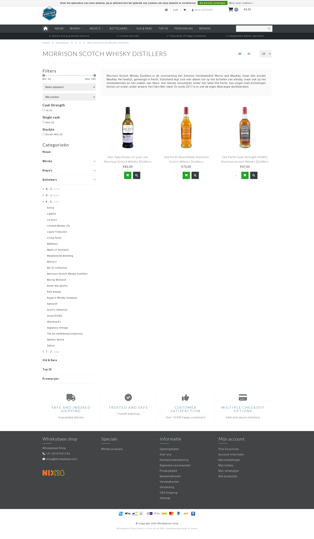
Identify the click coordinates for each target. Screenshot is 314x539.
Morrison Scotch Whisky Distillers (67, 273)
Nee (50, 122)
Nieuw (59, 28)
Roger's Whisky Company (62, 297)
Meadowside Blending (60, 255)
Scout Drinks (54, 315)
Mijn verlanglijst (228, 470)
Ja (49, 110)
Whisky (75, 28)
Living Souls (54, 237)
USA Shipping (168, 492)
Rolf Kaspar (54, 291)
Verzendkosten (169, 481)
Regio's (95, 28)
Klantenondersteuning (174, 459)
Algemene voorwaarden (175, 465)
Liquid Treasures (57, 231)
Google (194, 529)
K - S (52, 201)
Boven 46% (54, 134)
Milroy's (52, 261)
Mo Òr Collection (57, 267)
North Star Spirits (57, 285)
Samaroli (52, 303)
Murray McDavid (56, 279)
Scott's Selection (57, 309)
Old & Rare (144, 28)
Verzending (167, 487)
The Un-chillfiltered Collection (65, 333)
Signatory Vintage (57, 327)
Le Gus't (52, 219)
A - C (53, 189)
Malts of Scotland (58, 249)
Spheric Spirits (55, 339)
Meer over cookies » (241, 3)
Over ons (166, 454)
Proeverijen (183, 28)
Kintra (50, 207)
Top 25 (163, 28)
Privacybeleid (168, 470)
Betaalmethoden (170, 476)
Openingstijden (169, 449)
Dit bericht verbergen (213, 3)
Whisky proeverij (112, 449)
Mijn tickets (225, 465)
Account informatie (231, 454)
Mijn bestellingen (229, 459)
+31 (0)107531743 (58, 453)
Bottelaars (118, 28)
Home (46, 42)
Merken (204, 28)
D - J (52, 195)
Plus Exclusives (228, 449)
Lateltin (51, 213)
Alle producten (227, 476)
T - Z (53, 351)
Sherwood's (54, 321)
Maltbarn (52, 243)
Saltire (51, 345)
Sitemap (165, 498)
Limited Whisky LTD (58, 225)
